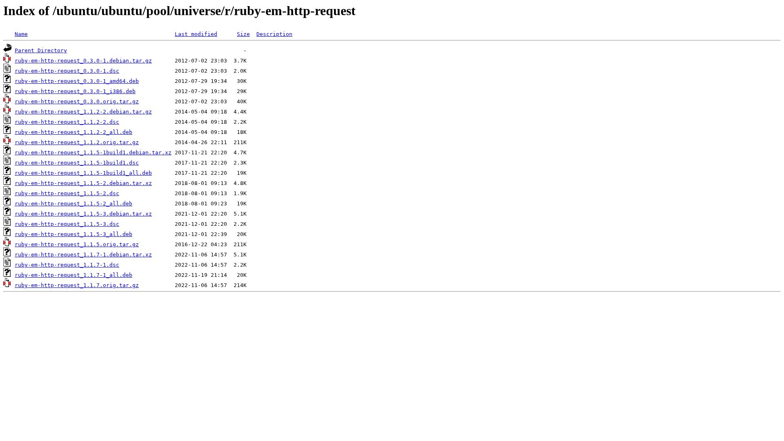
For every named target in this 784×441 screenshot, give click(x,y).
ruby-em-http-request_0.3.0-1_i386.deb (75, 91)
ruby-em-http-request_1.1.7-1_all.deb (73, 275)
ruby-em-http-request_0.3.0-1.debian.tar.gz (83, 61)
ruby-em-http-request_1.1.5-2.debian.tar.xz (83, 183)
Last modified (196, 34)
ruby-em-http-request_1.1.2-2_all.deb (73, 132)
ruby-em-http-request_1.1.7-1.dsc (67, 265)
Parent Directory (41, 50)
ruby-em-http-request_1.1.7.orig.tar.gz (77, 285)
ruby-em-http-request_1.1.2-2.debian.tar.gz (83, 112)
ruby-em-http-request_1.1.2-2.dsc (67, 122)
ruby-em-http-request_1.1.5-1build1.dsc (77, 163)
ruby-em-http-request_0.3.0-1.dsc (67, 71)
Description (274, 34)
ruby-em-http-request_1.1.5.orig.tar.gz (77, 244)
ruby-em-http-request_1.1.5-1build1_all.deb (83, 173)
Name (21, 34)
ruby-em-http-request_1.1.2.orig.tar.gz (77, 142)
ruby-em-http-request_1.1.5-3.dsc (67, 224)
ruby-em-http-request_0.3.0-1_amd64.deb (77, 81)
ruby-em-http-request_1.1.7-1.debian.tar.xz (83, 255)
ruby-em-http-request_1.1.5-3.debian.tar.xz (83, 214)
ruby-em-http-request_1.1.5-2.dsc (67, 193)
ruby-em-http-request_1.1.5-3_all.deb (73, 234)
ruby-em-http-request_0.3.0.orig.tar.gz (77, 101)
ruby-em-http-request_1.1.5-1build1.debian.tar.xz (93, 152)
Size (243, 34)
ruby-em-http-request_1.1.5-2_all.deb (73, 203)
